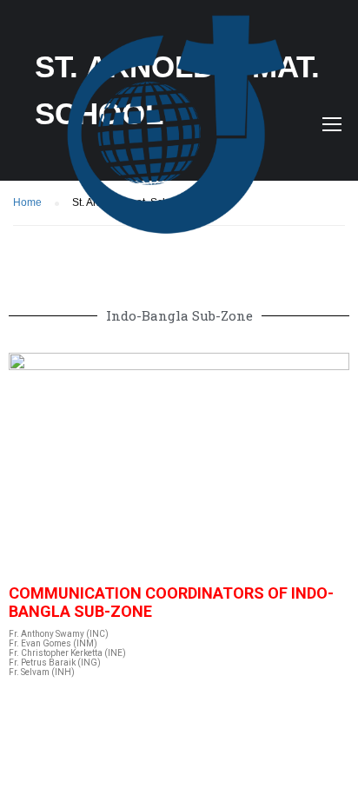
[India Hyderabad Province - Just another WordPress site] (185, 128)
